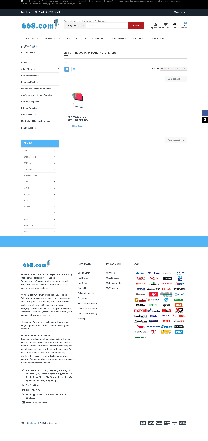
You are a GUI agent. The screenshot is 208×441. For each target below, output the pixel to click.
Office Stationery (29, 69)
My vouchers (112, 288)
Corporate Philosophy (87, 313)
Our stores (82, 283)
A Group (27, 194)
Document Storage (30, 76)
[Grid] (66, 69)
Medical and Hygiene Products (35, 121)
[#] (140, 273)
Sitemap (81, 319)
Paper (24, 63)
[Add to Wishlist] (71, 106)
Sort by (155, 68)
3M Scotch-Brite (30, 176)
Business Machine (29, 82)
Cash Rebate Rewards (88, 308)
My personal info (113, 283)
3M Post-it (28, 169)
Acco (26, 213)
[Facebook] (205, 113)
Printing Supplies (29, 108)
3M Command (30, 157)
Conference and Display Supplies (36, 95)
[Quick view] (77, 106)
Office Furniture (28, 115)
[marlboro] (36, 263)
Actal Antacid (29, 225)
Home (24, 47)
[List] (73, 69)
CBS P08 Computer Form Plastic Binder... (77, 118)
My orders (110, 273)
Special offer (84, 273)
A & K (26, 188)
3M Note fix (28, 163)
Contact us (83, 288)
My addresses (112, 278)
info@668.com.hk (40, 403)
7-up (26, 182)
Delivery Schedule (86, 293)
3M (25, 151)
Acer (26, 219)
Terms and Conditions (88, 303)
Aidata (27, 232)
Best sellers (83, 278)
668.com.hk (34, 423)
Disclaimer (82, 298)
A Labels (27, 200)
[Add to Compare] (83, 106)
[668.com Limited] (40, 23)
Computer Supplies (30, 102)
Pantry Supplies (28, 128)
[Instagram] (205, 120)
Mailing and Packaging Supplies (36, 89)
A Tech (27, 207)
